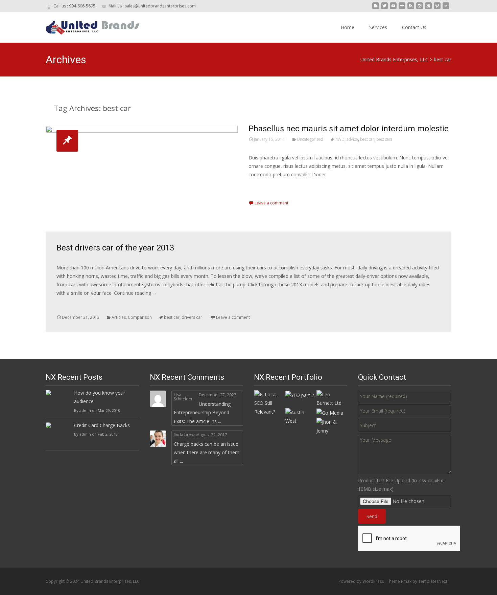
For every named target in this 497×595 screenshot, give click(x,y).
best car (367, 139)
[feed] (410, 8)
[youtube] (393, 8)
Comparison (140, 317)
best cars (384, 139)
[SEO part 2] (299, 394)
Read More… (264, 187)
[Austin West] (300, 416)
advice (352, 139)
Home (347, 27)
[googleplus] (428, 8)
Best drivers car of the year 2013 (115, 247)
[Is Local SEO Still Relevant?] (269, 402)
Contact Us (414, 27)
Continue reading (135, 293)
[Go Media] (329, 412)
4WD (340, 139)
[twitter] (384, 8)
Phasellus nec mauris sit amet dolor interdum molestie (349, 128)
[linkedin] (446, 8)
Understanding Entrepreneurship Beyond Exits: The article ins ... (202, 412)
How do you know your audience (99, 397)
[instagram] (419, 8)
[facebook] (375, 8)
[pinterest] (437, 8)
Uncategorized (310, 139)
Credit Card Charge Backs (102, 425)
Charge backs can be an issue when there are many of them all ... (206, 452)
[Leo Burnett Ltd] (331, 398)
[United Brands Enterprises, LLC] (87, 25)
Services (378, 27)
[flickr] (402, 8)
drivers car (192, 317)
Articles (119, 317)
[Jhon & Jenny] (331, 425)
